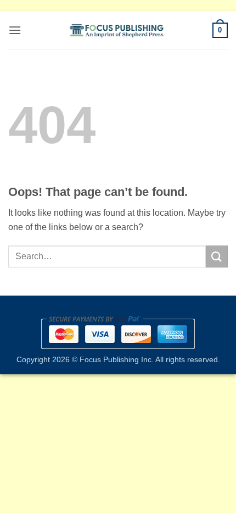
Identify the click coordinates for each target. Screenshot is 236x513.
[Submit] (217, 256)
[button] (14, 30)
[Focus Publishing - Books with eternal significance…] (117, 30)
